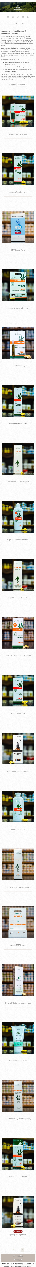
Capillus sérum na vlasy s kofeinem (18, 655)
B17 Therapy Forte (18, 250)
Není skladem (18, 1231)
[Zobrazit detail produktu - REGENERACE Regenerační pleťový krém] (18, 1096)
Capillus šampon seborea (18, 597)
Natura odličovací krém (18, 1061)
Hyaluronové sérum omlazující (18, 771)
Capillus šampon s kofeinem (17, 539)
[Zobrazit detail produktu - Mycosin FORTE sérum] (18, 922)
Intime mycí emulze (18, 829)
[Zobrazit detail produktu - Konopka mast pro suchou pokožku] (18, 864)
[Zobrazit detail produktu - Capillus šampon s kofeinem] (18, 517)
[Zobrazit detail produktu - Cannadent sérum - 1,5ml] (18, 343)
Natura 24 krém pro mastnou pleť (18, 1003)
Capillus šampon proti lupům (18, 482)
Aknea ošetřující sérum (18, 134)
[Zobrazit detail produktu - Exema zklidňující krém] (18, 691)
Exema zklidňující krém (18, 713)
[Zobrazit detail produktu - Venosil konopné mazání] (18, 1154)
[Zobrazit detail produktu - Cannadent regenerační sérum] (18, 285)
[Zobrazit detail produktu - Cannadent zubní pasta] (18, 401)
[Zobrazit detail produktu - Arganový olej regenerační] (18, 1212)
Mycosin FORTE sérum (18, 945)
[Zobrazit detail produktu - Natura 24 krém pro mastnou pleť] (18, 980)
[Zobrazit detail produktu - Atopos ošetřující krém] (18, 169)
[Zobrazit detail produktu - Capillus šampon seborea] (18, 575)
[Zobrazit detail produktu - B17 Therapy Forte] (18, 227)
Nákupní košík (18, 17)
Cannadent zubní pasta (18, 424)
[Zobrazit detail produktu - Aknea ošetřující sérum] (18, 111)
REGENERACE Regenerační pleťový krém (18, 1120)
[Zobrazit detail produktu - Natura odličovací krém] (18, 1038)
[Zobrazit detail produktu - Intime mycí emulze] (18, 806)
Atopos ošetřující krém (18, 192)
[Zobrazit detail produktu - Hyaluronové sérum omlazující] (18, 748)
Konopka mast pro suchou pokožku (17, 887)
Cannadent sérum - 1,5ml (18, 366)
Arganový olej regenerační (18, 1234)
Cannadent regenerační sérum (18, 308)
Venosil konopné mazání (18, 1177)
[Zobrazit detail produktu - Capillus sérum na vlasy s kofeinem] (18, 633)
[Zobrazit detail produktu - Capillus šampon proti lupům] (18, 459)
